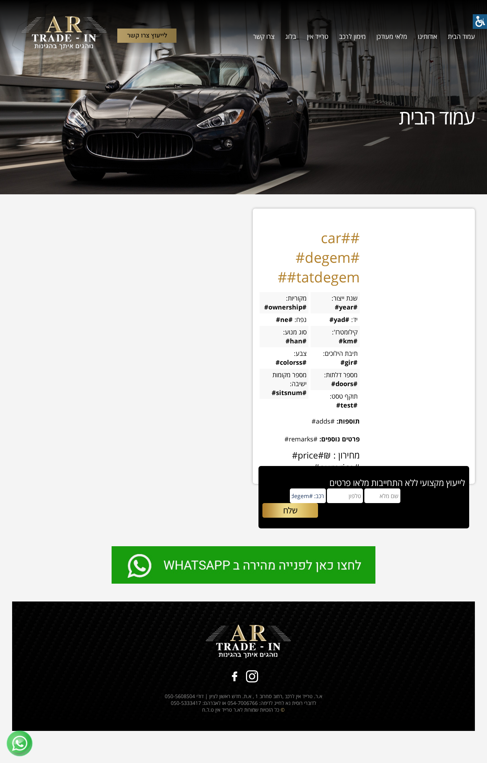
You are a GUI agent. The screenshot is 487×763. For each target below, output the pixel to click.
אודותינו (427, 36)
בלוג (290, 36)
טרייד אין (317, 36)
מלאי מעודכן (391, 36)
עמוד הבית (461, 36)
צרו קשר (264, 36)
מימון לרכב (352, 36)
